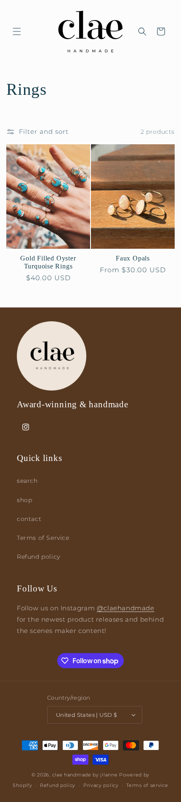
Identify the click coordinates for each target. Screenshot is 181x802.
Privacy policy (101, 785)
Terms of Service (43, 538)
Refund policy (38, 556)
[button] (17, 31)
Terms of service (147, 785)
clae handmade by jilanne (85, 775)
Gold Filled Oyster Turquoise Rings (48, 262)
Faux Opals (133, 258)
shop (24, 500)
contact (29, 519)
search (27, 480)
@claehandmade (125, 608)
